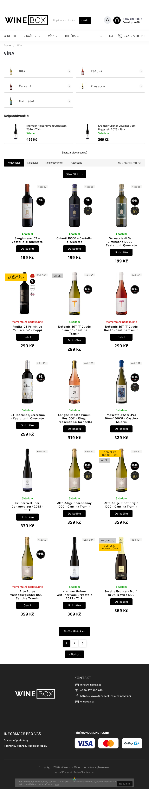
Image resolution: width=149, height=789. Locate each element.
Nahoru (76, 654)
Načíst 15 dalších (74, 631)
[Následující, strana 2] (74, 643)
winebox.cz (87, 701)
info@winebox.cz (90, 684)
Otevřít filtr (74, 174)
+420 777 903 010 (91, 690)
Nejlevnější (14, 162)
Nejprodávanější (54, 162)
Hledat (85, 20)
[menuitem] (12, 36)
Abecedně (76, 162)
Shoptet (67, 772)
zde (57, 784)
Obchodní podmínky (16, 740)
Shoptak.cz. (87, 772)
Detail (27, 337)
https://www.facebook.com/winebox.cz (106, 695)
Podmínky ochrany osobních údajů (25, 745)
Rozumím (125, 783)
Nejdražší (32, 162)
